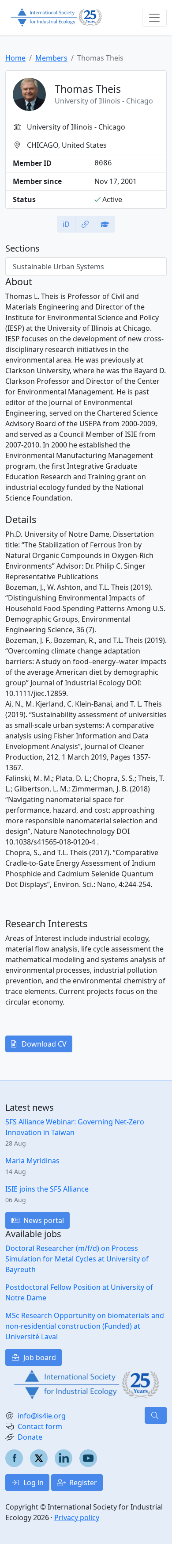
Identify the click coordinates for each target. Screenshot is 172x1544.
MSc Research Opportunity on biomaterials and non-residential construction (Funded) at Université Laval (84, 1326)
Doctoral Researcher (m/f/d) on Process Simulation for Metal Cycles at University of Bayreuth (77, 1258)
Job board (39, 1357)
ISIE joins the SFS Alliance (47, 1189)
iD (66, 224)
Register (82, 1482)
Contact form (40, 1426)
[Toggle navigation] (154, 18)
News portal (43, 1220)
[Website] (85, 224)
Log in (33, 1482)
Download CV (43, 1044)
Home (15, 58)
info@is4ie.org (42, 1416)
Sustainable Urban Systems (58, 266)
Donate (30, 1437)
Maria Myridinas (32, 1161)
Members (51, 58)
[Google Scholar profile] (105, 224)
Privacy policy (76, 1517)
